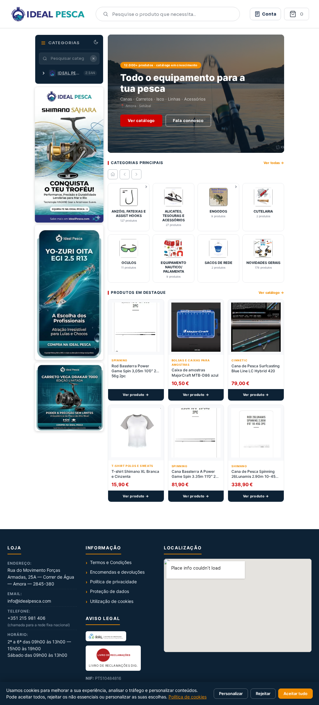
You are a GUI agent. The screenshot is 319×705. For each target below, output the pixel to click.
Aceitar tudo (295, 693)
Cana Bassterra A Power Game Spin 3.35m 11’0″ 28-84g (196, 474)
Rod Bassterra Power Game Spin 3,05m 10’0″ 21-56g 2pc (136, 371)
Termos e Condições (110, 562)
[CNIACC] (106, 636)
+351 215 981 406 (26, 618)
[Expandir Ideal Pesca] (43, 73)
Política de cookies (188, 696)
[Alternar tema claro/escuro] (96, 42)
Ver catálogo (141, 120)
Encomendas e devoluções (117, 572)
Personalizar (231, 693)
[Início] (113, 174)
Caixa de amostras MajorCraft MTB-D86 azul (195, 372)
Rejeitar (263, 693)
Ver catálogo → (271, 292)
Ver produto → (136, 394)
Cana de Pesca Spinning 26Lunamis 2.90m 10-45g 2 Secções (254, 474)
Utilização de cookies (111, 601)
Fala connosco (188, 120)
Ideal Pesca (70, 73)
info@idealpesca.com (29, 601)
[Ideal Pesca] (48, 14)
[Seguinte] (136, 174)
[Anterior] (125, 174)
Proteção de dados (109, 591)
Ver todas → (274, 163)
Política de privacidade (113, 581)
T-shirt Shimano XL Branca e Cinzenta (135, 474)
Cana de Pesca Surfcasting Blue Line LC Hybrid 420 (255, 368)
